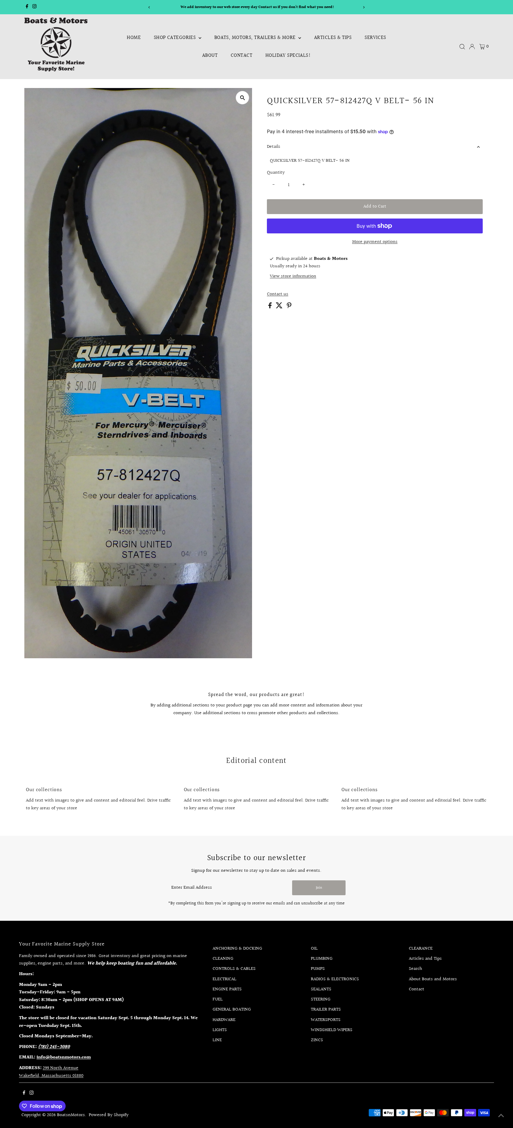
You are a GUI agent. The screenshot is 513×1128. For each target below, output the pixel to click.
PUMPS (318, 969)
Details (273, 146)
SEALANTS (321, 989)
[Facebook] (27, 7)
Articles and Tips (425, 958)
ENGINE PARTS (227, 989)
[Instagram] (34, 7)
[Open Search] (462, 46)
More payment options (375, 242)
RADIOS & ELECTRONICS (335, 979)
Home (134, 38)
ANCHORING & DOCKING (237, 948)
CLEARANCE (421, 948)
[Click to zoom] (242, 97)
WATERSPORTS (326, 1020)
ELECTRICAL (224, 979)
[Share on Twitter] (280, 307)
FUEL (218, 999)
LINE (217, 1040)
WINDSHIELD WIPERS (331, 1030)
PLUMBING (321, 958)
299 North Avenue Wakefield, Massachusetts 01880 (51, 1072)
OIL (314, 948)
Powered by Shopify (109, 1115)
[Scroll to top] (501, 1116)
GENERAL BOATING (232, 1009)
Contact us (277, 294)
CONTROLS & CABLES (234, 969)
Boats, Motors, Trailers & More (255, 38)
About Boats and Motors (433, 979)
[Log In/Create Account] (472, 46)
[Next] (363, 7)
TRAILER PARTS (326, 1009)
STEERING (320, 999)
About (210, 55)
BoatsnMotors (71, 1115)
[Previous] (149, 7)
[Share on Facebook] (270, 307)
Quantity (276, 172)
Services (375, 38)
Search (415, 969)
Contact (241, 55)
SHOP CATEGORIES (175, 38)
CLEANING (223, 958)
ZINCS (317, 1040)
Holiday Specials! (288, 55)
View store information (293, 276)
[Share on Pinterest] (289, 307)
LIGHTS (220, 1030)
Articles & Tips (333, 38)
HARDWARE (224, 1020)
